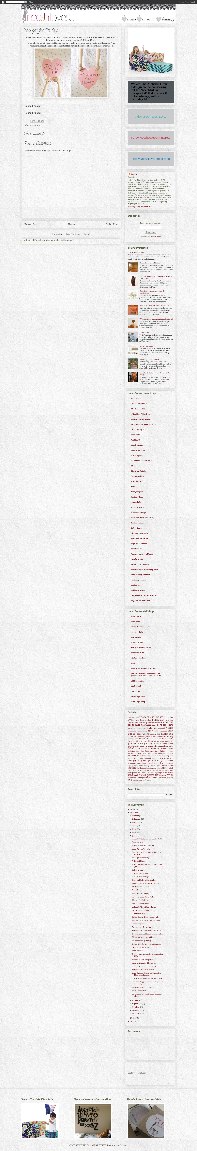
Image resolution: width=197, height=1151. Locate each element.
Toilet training (145, 332)
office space (151, 756)
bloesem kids (137, 653)
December (137, 1014)
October (136, 1007)
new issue (169, 753)
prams (163, 761)
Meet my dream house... (149, 359)
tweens (164, 775)
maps (171, 751)
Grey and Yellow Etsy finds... (144, 880)
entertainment (133, 739)
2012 (132, 1018)
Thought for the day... (41, 30)
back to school (146, 720)
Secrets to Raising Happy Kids (144, 966)
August (135, 1000)
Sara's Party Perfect (140, 575)
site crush (149, 768)
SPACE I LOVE (167, 768)
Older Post (112, 224)
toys (160, 773)
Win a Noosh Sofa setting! (143, 845)
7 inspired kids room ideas (143, 937)
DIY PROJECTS (133, 737)
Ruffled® (135, 440)
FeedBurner (156, 236)
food (130, 741)
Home (71, 224)
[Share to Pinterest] (42, 121)
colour (168, 728)
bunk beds (132, 728)
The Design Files (139, 409)
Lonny (138, 751)
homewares (168, 746)
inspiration (154, 748)
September (137, 1004)
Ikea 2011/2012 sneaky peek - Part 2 (147, 839)
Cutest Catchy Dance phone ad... (145, 917)
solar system (157, 768)
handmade (162, 744)
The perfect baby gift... (141, 900)
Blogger (123, 1145)
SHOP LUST (167, 765)
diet (158, 734)
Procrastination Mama (142, 554)
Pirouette (135, 435)
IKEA (138, 748)
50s (135, 717)
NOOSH (132, 755)
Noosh (134, 174)
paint (141, 758)
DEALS (170, 731)
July (134, 836)
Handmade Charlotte (141, 461)
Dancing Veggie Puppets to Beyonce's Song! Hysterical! (148, 983)
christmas (152, 728)
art (133, 720)
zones (149, 780)
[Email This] (31, 121)
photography (133, 761)
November (137, 1010)
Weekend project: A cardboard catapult (156, 319)
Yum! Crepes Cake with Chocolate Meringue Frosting (146, 974)
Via (71, 100)
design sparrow (138, 523)
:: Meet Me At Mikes (140, 414)
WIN (130, 780)
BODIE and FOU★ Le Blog (142, 518)
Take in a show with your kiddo (145, 883)
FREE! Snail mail (139, 914)
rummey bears (138, 696)
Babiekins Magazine (141, 647)
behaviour (136, 723)
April (134, 826)
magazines (154, 751)
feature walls (167, 739)
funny (141, 741)
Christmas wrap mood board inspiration (151, 292)
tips (156, 773)
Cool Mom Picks (139, 404)
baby (138, 720)
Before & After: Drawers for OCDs (146, 930)
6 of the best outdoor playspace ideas (147, 934)
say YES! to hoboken (140, 600)
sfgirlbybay (136, 455)
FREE (135, 741)
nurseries (142, 755)
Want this (157, 777)
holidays (131, 746)
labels (171, 748)
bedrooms (157, 720)
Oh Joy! (134, 466)
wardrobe (165, 777)
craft (150, 730)
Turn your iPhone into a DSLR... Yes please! (147, 865)
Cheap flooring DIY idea (149, 263)
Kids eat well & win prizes (142, 959)
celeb (139, 728)
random (152, 763)
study (147, 770)
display (164, 734)
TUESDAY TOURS (154, 775)
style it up (154, 770)
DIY (171, 734)
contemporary (142, 731)
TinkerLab (136, 686)
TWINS (170, 775)
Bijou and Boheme (139, 538)
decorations (143, 734)
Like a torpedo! (138, 924)
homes (161, 746)
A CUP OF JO (136, 398)
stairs (135, 770)
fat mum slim (137, 476)
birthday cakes (146, 722)
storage (141, 770)
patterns (170, 758)
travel (165, 773)
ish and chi (136, 502)
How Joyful (136, 616)
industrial (145, 748)
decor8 (134, 486)
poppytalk (136, 637)
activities (168, 717)
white (170, 777)
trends (170, 773)
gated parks (164, 741)
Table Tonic (136, 528)
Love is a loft (137, 842)
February (136, 819)
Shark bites (136, 890)
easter (149, 736)
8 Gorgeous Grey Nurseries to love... (148, 978)
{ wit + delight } (138, 429)
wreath (144, 780)
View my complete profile (139, 207)
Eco (158, 736)
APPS (130, 720)
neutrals (161, 753)
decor (132, 733)
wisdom (36, 125)
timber (152, 773)
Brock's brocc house (141, 910)
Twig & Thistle (138, 450)
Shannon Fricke (138, 471)
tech (171, 770)
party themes (159, 758)
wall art (148, 777)
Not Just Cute (137, 632)
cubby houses (160, 731)
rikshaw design (138, 512)
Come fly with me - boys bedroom (146, 944)
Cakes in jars (137, 870)
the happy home (138, 580)
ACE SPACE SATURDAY (150, 717)
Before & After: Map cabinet (144, 907)
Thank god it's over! (136, 252)
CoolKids (135, 691)
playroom (153, 760)
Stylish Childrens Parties (143, 668)
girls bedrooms (135, 743)
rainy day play (142, 763)
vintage (141, 777)
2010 (132, 809)
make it (164, 751)
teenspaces (132, 773)
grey (145, 744)
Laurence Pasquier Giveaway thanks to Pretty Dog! (155, 277)
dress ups (143, 737)
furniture (148, 741)
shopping (133, 768)
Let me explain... (146, 346)
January (135, 816)
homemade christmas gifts (145, 746)
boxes (154, 725)
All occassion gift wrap (141, 941)
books (131, 725)
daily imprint (137, 492)
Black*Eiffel (137, 549)
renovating (169, 763)
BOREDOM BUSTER (143, 725)
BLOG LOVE (166, 722)
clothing (160, 728)
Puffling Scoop (138, 702)
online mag (161, 756)
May (134, 829)
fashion (158, 739)
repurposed (133, 765)
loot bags (145, 751)
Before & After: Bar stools (143, 969)
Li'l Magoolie (137, 681)
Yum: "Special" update (141, 849)
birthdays (156, 722)
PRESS (170, 761)
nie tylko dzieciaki (140, 627)
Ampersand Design (140, 564)
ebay (154, 737)
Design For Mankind (141, 419)
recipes (160, 763)
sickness (141, 768)
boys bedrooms (165, 725)
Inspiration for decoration (144, 595)
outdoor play (132, 758)
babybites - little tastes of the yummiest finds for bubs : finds (146, 674)
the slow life (137, 559)
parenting (147, 758)
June (134, 832)
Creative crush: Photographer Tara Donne (146, 853)
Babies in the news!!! (140, 904)
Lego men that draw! (140, 947)
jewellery (164, 748)
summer (161, 770)
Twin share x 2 (138, 951)
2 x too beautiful (139, 990)
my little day (137, 642)
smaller (135, 663)
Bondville (136, 481)
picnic (143, 761)
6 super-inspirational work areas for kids (147, 955)
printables (132, 763)
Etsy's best (143, 739)
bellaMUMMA (138, 590)
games (156, 741)
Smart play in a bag (140, 873)
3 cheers (131, 717)
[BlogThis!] (33, 121)
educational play (166, 736)
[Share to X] (36, 121)
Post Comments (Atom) (78, 234)
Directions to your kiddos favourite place (147, 995)
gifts (171, 741)
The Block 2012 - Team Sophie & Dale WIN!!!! (155, 374)
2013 (132, 1021)
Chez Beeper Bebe (139, 533)
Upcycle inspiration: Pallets (143, 897)
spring (130, 770)
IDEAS (131, 748)
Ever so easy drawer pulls (142, 927)
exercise (151, 739)
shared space (155, 765)
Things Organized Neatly (143, 424)
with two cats (137, 507)
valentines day (132, 777)
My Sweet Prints (139, 543)
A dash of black (138, 861)
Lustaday (135, 585)
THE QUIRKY (143, 773)
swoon (167, 770)
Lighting (131, 751)
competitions (132, 731)
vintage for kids (139, 658)
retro (141, 766)
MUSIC (154, 753)
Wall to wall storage (140, 876)
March (135, 822)
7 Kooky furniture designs (143, 987)
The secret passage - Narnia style (146, 920)
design (153, 734)
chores (143, 728)
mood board (147, 753)
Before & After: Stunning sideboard (154, 305)
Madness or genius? (140, 887)
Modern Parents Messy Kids (144, 569)
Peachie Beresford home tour (144, 963)
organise (169, 756)
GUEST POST (153, 744)
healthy (170, 744)
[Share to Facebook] (39, 121)
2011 (132, 813)
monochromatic (135, 753)
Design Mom (137, 497)
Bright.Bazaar (138, 445)
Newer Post (31, 224)
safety (146, 766)
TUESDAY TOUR (137, 775)
